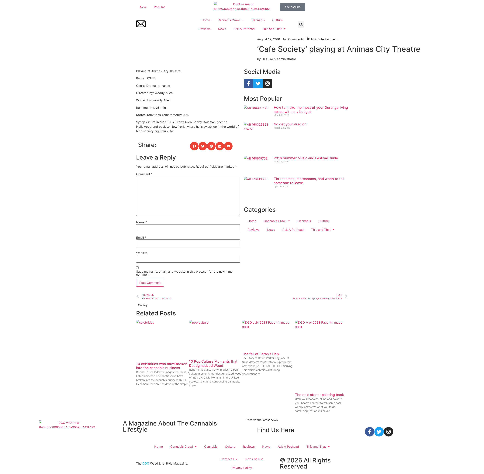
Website (141, 252)
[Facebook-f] (248, 83)
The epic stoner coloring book (319, 395)
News (222, 29)
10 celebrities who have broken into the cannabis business (161, 366)
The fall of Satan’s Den (260, 354)
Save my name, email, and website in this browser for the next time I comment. (185, 273)
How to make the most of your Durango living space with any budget (311, 110)
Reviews (204, 29)
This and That (272, 29)
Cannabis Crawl (229, 20)
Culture (277, 20)
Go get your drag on (290, 124)
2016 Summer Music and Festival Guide (306, 158)
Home (206, 20)
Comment (144, 174)
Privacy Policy (242, 468)
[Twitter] (258, 83)
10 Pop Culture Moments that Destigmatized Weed (213, 363)
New (143, 7)
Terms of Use (253, 459)
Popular (159, 7)
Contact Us (228, 459)
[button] (301, 24)
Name (141, 222)
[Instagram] (267, 83)
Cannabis (258, 20)
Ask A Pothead (244, 29)
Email (141, 237)
